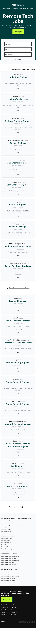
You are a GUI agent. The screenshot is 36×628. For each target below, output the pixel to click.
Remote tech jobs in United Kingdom (10, 560)
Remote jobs (6, 8)
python (31, 149)
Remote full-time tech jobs (25, 521)
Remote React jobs (6, 523)
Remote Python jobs (6, 529)
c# (18, 107)
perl (9, 232)
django (14, 326)
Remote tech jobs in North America (10, 574)
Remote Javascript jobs (7, 521)
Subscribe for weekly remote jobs (19, 288)
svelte (21, 272)
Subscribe (15, 8)
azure (28, 472)
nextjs (8, 210)
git (16, 149)
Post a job (30, 8)
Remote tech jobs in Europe (8, 578)
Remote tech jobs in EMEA (8, 580)
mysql (22, 212)
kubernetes (28, 83)
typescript (6, 127)
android (17, 430)
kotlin (10, 410)
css (17, 272)
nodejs (25, 127)
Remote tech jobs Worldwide (8, 572)
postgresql (11, 83)
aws (17, 83)
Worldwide (21, 79)
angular (20, 326)
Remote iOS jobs (5, 540)
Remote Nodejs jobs (6, 525)
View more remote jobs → (18, 507)
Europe (21, 145)
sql (19, 149)
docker (22, 83)
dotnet (31, 105)
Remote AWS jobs (5, 547)
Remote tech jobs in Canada (8, 558)
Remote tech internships (24, 525)
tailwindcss (18, 127)
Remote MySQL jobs (6, 542)
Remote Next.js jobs (6, 531)
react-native (18, 171)
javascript (7, 272)
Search (19, 59)
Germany (20, 384)
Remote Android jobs (6, 538)
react (12, 127)
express (30, 127)
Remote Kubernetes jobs (7, 549)
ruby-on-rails (15, 212)
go (14, 191)
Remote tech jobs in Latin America (10, 576)
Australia (20, 323)
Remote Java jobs (5, 527)
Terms (3, 612)
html (13, 272)
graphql (18, 169)
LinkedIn (13, 607)
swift (28, 492)
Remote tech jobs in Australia (8, 564)
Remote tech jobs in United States (10, 556)
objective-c (15, 494)
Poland (20, 406)
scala (16, 472)
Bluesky (13, 614)
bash (10, 191)
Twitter (13, 610)
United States (20, 101)
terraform (9, 105)
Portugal (20, 345)
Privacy (3, 614)
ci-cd (18, 85)
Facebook (14, 612)
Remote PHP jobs (5, 544)
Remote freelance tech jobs (25, 523)
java (6, 83)
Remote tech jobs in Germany (8, 562)
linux (25, 191)
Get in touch (22, 8)
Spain (20, 123)
